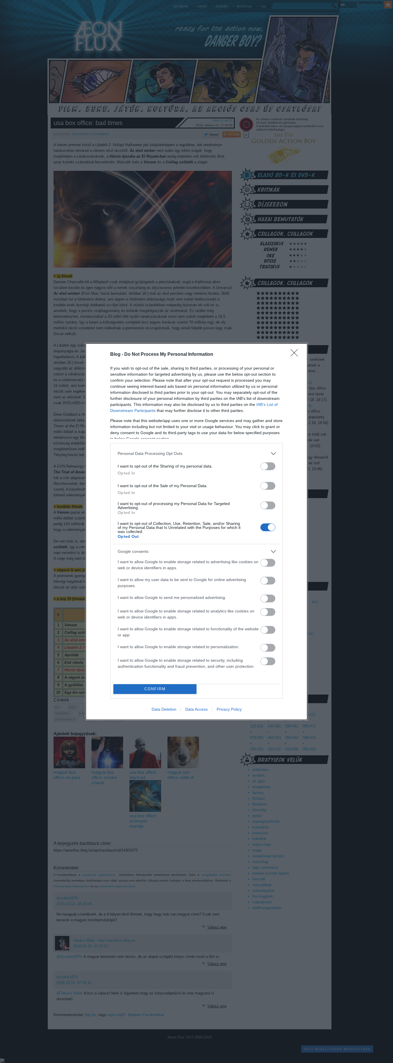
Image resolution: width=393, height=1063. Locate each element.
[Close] (296, 354)
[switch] (267, 466)
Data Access (196, 709)
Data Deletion (164, 709)
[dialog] (196, 531)
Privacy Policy (229, 709)
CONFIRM (155, 689)
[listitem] (196, 454)
